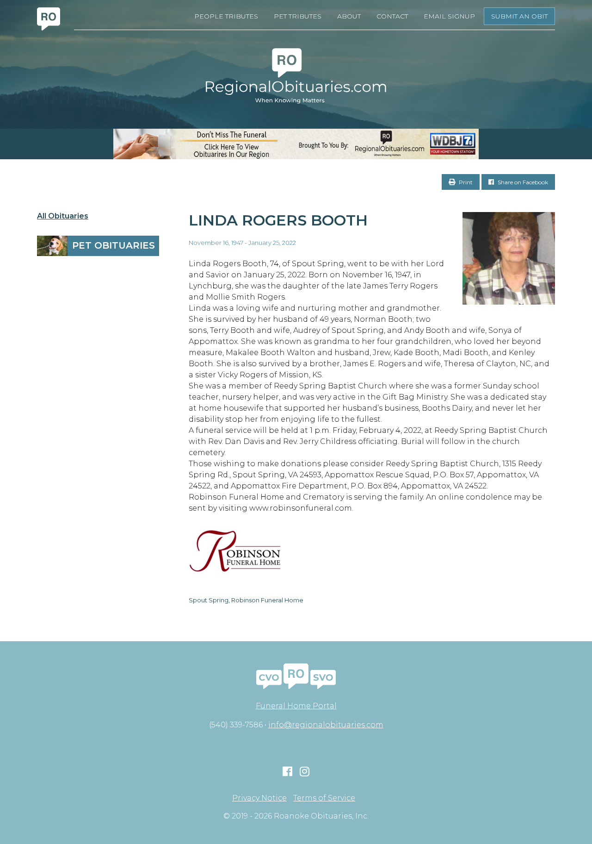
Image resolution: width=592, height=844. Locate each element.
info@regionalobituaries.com (325, 724)
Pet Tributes (297, 16)
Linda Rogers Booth (278, 220)
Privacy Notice (259, 798)
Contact (392, 16)
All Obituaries (62, 216)
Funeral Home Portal (296, 705)
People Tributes (226, 16)
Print (465, 182)
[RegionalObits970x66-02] (296, 144)
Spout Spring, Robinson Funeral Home (246, 600)
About (349, 16)
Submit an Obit (519, 16)
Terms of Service (324, 798)
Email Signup (449, 16)
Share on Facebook (522, 182)
